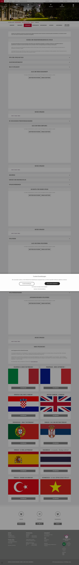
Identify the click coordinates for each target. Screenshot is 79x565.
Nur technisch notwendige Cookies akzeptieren (39, 286)
